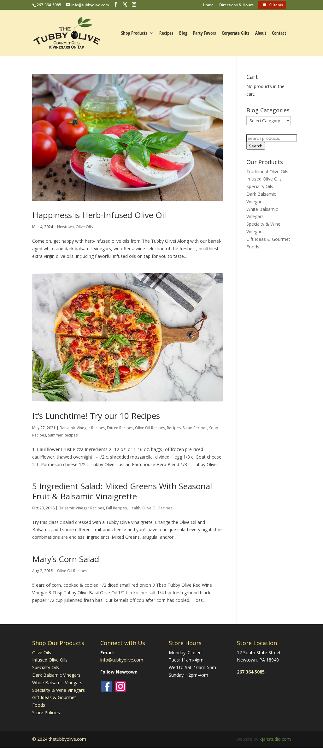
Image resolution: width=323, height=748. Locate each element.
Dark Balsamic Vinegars (56, 675)
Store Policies (46, 712)
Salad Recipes (195, 427)
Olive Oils (84, 226)
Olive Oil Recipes (150, 427)
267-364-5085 (49, 5)
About (260, 33)
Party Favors (204, 33)
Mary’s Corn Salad (65, 559)
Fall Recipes (116, 508)
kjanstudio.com (275, 739)
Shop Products (134, 33)
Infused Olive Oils (264, 179)
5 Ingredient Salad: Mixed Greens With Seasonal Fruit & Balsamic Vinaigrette (122, 491)
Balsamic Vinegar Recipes (82, 427)
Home (208, 5)
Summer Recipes (63, 435)
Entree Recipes (120, 427)
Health (134, 508)
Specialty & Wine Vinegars (58, 690)
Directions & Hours (236, 5)
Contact (279, 33)
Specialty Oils (259, 186)
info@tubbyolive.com (121, 660)
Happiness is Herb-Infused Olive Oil (99, 215)
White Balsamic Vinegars (57, 683)
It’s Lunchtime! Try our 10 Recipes (96, 415)
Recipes (166, 33)
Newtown (65, 226)
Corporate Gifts (236, 33)
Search (255, 146)
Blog (183, 33)
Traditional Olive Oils (267, 172)
